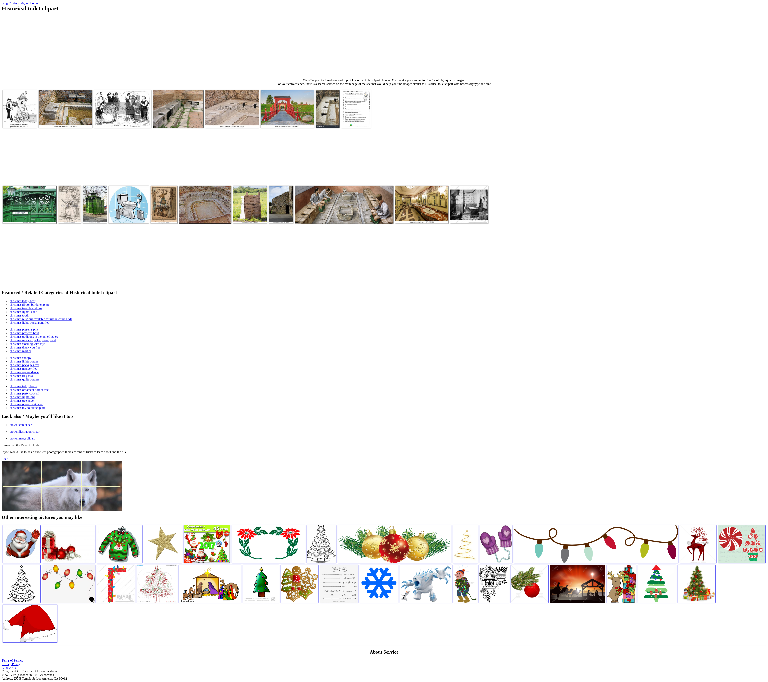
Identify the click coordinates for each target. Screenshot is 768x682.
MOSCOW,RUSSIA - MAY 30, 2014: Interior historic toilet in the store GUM (418, 216)
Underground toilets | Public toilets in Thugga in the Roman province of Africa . (204, 216)
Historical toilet (278, 218)
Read (5, 458)
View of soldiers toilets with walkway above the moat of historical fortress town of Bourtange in (287, 119)
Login (34, 3)
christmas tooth (19, 315)
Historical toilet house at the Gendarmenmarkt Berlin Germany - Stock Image (27, 215)
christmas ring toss (21, 375)
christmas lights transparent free (29, 322)
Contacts (14, 3)
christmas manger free (23, 368)
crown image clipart (22, 438)
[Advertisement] (384, 45)
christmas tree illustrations (26, 308)
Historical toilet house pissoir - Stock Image (92, 215)
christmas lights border (24, 361)
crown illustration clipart (25, 431)
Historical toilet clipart (309, 218)
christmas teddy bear (22, 301)
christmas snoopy (20, 357)
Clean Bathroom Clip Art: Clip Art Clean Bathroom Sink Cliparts (127, 215)
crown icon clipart (21, 424)
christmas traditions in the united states (34, 336)
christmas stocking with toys (27, 343)
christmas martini (20, 351)
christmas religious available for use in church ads (41, 319)
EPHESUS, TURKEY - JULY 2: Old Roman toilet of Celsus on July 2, (231, 121)
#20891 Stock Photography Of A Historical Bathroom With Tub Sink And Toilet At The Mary (468, 213)
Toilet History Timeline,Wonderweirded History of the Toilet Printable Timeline (356, 117)
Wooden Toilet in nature (247, 218)
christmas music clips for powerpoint (33, 340)
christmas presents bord (24, 333)
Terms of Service (12, 660)
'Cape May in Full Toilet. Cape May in (117, 122)
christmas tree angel (22, 400)
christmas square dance (24, 372)
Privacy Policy (11, 664)
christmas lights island (23, 312)
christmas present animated (26, 404)
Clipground (20, 670)
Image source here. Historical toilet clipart (178, 122)
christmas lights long (22, 397)
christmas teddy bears (23, 386)
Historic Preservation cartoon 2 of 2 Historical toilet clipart (17, 119)
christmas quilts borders (24, 379)
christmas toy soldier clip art (27, 407)
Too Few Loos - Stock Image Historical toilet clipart (161, 213)
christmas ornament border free (29, 389)
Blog (5, 3)
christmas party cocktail (24, 393)
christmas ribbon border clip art (29, 304)
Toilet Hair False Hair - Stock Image (68, 215)
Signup (24, 3)
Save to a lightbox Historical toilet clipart (327, 119)
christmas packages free (24, 365)
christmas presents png (24, 329)
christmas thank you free (25, 347)
